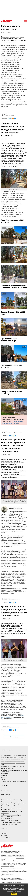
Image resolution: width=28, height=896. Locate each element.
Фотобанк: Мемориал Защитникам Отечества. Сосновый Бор (14, 770)
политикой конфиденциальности (14, 891)
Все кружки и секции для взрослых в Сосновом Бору (11, 812)
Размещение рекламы (5, 863)
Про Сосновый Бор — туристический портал (13, 755)
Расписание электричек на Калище (11, 802)
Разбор (3, 779)
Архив (3, 777)
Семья (18, 599)
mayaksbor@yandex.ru (13, 860)
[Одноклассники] (13, 118)
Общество (8, 113)
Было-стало (19, 432)
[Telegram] (11, 118)
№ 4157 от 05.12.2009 (9, 115)
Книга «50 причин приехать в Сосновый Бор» (13, 757)
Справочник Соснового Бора (9, 806)
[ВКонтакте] (9, 118)
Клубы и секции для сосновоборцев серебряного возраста (11, 815)
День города (6, 432)
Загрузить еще (15, 736)
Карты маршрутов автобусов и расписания (13, 804)
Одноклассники (5, 837)
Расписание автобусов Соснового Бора (12, 800)
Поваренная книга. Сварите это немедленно (13, 781)
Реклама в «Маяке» (6, 790)
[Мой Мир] (15, 118)
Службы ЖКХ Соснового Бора (9, 824)
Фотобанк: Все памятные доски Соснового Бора (13, 763)
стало (16, 423)
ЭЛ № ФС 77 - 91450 (20, 858)
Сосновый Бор (13, 432)
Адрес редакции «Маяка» (6, 851)
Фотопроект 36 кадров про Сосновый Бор (12, 761)
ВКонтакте (4, 835)
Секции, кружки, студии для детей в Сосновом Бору (10, 808)
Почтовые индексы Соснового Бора (11, 822)
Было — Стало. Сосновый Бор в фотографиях (13, 759)
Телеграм (3, 833)
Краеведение (4, 773)
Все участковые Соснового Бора (10, 820)
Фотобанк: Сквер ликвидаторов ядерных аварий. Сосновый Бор (12, 767)
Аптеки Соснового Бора (7, 818)
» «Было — (10, 423)
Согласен (14, 893)
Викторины (4, 775)
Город (5, 114)
